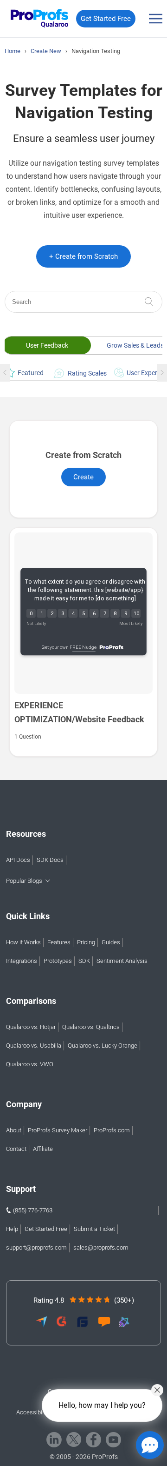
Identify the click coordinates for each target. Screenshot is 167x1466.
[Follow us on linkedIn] (54, 1439)
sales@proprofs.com (100, 1247)
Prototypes (58, 960)
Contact (16, 1148)
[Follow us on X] (73, 1439)
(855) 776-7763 (32, 1210)
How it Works (23, 942)
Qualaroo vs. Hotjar (31, 1026)
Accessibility (33, 1412)
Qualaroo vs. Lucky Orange (102, 1045)
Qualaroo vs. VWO (29, 1064)
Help (12, 1228)
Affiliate (43, 1148)
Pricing (86, 942)
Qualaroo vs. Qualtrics (91, 1026)
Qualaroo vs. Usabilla (33, 1045)
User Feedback (47, 345)
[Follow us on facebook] (93, 1439)
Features (59, 942)
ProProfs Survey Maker (57, 1130)
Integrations (21, 960)
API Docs (18, 859)
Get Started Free (106, 18)
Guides (111, 942)
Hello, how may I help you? (102, 1405)
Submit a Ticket (94, 1228)
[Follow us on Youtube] (113, 1439)
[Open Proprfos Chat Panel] (150, 1445)
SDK (84, 960)
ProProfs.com (112, 1130)
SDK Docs (50, 859)
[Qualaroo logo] (37, 18)
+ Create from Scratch (83, 256)
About (13, 1130)
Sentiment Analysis (122, 960)
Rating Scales (84, 373)
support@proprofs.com (36, 1247)
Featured (28, 373)
